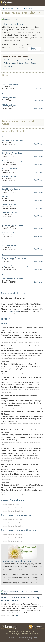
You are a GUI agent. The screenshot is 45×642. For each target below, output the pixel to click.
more (18, 615)
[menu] (42, 3)
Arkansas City (13, 60)
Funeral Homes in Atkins (10, 505)
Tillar (4, 60)
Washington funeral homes (28, 631)
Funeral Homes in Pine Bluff (12, 538)
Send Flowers (38, 88)
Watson (14, 63)
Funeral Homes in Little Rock (12, 520)
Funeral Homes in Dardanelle (12, 508)
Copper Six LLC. (22, 637)
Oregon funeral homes (13, 633)
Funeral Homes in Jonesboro (12, 541)
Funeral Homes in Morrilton (12, 523)
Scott (27, 63)
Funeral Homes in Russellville (12, 511)
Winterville (8, 66)
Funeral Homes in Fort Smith (12, 535)
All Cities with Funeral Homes (30, 633)
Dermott (23, 60)
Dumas (21, 63)
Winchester (32, 60)
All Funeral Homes (22, 635)
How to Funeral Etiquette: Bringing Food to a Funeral (20, 599)
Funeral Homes (13, 631)
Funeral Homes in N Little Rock (13, 526)
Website (21, 48)
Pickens (7, 63)
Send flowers (14, 311)
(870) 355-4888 (10, 48)
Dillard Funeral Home (13, 24)
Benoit (33, 63)
